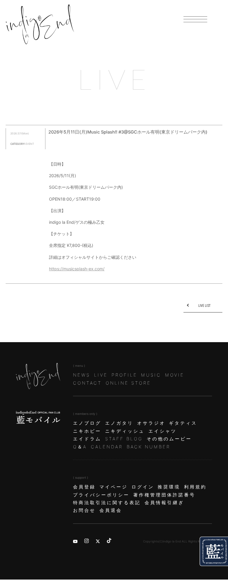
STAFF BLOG (124, 439)
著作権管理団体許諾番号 (164, 495)
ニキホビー (87, 431)
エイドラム (87, 439)
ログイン (143, 487)
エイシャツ (162, 431)
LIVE (101, 375)
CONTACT (87, 383)
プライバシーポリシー (101, 495)
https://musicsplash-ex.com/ (76, 268)
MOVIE (174, 375)
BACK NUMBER (148, 447)
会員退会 (110, 510)
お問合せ (84, 510)
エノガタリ (119, 423)
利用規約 (195, 487)
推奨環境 (169, 487)
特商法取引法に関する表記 (107, 502)
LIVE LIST (204, 305)
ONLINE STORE (128, 383)
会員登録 (84, 487)
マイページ (113, 487)
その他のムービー (169, 439)
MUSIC (151, 375)
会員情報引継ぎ (164, 502)
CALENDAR (107, 447)
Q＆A (80, 447)
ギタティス (183, 423)
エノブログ (87, 423)
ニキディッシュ (125, 431)
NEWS (81, 375)
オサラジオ (151, 423)
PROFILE (124, 375)
